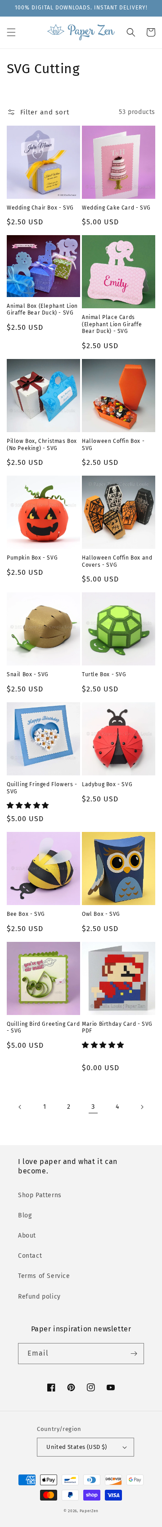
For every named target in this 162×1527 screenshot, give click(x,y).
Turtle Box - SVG (104, 674)
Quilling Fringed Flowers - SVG (42, 788)
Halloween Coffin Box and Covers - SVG (117, 561)
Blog (25, 1215)
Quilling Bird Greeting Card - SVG (43, 1027)
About (27, 1235)
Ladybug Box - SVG (107, 784)
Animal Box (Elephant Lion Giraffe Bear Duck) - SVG (42, 309)
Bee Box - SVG (26, 914)
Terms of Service (44, 1276)
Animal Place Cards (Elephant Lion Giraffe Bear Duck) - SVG (112, 324)
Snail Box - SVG (28, 674)
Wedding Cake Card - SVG (116, 208)
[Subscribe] (134, 1353)
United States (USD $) (76, 1447)
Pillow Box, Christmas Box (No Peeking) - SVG (42, 444)
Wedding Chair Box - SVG (40, 208)
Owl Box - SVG (101, 914)
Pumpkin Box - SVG (32, 558)
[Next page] (142, 1107)
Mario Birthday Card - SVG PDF (117, 1027)
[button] (11, 32)
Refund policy (39, 1296)
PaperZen (89, 1511)
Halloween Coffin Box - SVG (113, 444)
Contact (30, 1256)
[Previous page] (20, 1107)
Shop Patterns (40, 1195)
